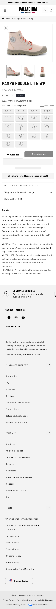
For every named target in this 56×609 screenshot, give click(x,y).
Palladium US (23, 595)
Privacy (18, 354)
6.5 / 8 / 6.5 (21, 118)
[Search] (45, 10)
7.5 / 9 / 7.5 (47, 118)
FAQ (7, 382)
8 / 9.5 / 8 (8, 126)
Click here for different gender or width (28, 176)
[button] (28, 162)
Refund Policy (12, 562)
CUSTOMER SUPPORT (16, 365)
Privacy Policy (12, 549)
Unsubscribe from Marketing (20, 569)
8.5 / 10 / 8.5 (21, 127)
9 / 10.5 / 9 (34, 127)
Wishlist (14, 155)
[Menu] (5, 10)
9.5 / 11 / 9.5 (47, 126)
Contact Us (11, 376)
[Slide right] (53, 72)
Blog (7, 497)
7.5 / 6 (8, 117)
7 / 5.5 (47, 111)
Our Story (10, 444)
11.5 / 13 (47, 136)
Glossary (9, 483)
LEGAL (9, 508)
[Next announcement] (53, 2)
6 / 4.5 (21, 111)
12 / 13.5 (8, 144)
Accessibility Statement (44, 600)
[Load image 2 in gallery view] (28, 71)
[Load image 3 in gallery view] (42, 71)
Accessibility (12, 542)
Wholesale (10, 470)
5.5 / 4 (8, 111)
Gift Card (10, 396)
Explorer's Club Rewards (18, 457)
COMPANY (10, 433)
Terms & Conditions (24, 600)
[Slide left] (3, 72)
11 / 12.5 (34, 136)
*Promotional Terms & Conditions (22, 518)
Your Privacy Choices (40, 605)
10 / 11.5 (8, 136)
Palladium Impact (14, 450)
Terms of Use (33, 354)
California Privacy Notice (16, 605)
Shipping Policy (13, 555)
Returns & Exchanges (16, 415)
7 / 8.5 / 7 (34, 118)
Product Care (12, 409)
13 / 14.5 (21, 144)
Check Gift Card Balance (17, 402)
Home (8, 19)
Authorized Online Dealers (18, 477)
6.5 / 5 (34, 111)
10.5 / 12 (21, 136)
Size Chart (10, 389)
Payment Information (16, 422)
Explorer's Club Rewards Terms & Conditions (22, 527)
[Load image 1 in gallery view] (13, 71)
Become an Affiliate (15, 490)
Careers (9, 464)
